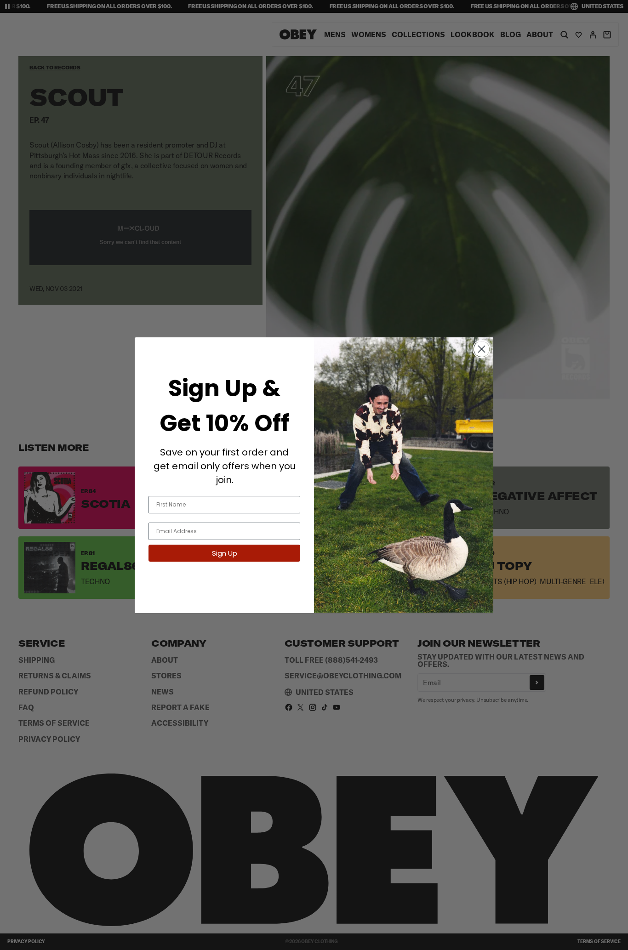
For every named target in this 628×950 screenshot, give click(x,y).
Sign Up (224, 552)
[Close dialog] (482, 349)
